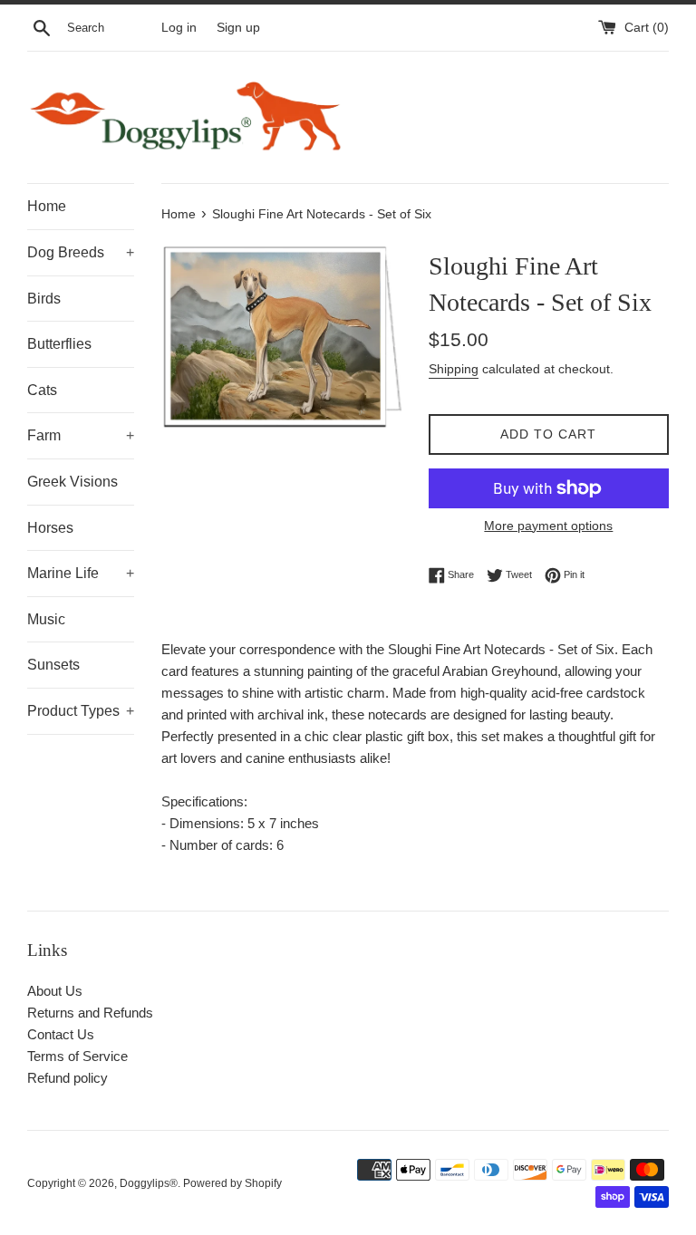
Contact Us (60, 1034)
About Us (54, 991)
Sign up (238, 27)
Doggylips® (149, 1183)
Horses (50, 527)
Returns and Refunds (90, 1012)
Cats (42, 390)
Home (46, 206)
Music (46, 619)
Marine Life (80, 573)
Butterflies (59, 344)
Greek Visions (72, 481)
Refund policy (67, 1077)
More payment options (548, 525)
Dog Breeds (80, 252)
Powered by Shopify (232, 1183)
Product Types (80, 711)
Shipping (453, 369)
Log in (179, 27)
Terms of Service (77, 1056)
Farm (80, 435)
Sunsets (53, 664)
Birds (44, 298)
